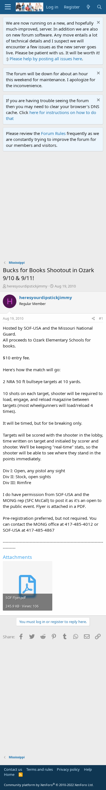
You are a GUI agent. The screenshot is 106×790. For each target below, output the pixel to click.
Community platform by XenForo (49, 785)
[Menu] (7, 7)
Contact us (13, 769)
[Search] (99, 7)
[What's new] (88, 7)
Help (88, 769)
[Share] (93, 318)
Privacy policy (68, 769)
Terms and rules (39, 769)
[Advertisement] (53, 207)
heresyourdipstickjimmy (27, 286)
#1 (101, 318)
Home (9, 774)
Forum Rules (53, 133)
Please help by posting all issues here (46, 58)
